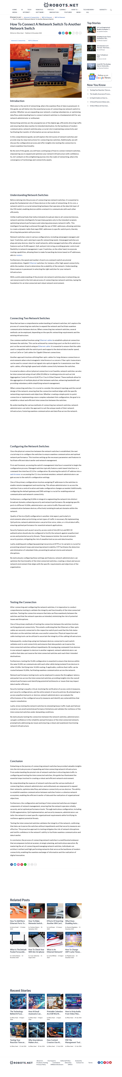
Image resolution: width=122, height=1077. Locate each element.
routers (19, 255)
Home (14, 9)
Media (14, 12)
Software (40, 12)
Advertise (68, 1062)
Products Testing (42, 1062)
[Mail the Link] (76, 33)
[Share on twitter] (63, 33)
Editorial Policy (65, 1061)
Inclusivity (78, 1061)
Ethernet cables (46, 340)
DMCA (70, 1064)
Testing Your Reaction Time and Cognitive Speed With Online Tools (100, 90)
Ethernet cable (44, 346)
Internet (26, 12)
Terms (90, 1062)
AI (22, 9)
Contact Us (80, 1062)
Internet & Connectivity (18, 40)
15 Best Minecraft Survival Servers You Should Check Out (100, 106)
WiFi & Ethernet (33, 40)
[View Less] (80, 33)
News (78, 12)
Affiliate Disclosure (57, 1064)
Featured (68, 12)
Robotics (39, 9)
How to (74, 9)
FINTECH (51, 9)
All (87, 12)
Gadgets (102, 9)
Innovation (53, 12)
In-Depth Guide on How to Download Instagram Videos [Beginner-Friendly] (99, 98)
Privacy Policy (41, 1064)
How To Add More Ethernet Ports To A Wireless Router (18, 923)
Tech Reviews (88, 9)
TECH (29, 9)
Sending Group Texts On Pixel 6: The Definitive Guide (104, 37)
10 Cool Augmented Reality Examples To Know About (103, 28)
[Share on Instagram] (18, 864)
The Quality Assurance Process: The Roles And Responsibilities (100, 94)
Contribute (56, 1062)
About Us (40, 1061)
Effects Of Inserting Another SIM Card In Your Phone (55, 923)
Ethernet (33, 263)
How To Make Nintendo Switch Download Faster (35, 923)
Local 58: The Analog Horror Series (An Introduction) (103, 65)
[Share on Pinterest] (66, 33)
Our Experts (52, 1061)
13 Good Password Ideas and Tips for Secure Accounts (99, 102)
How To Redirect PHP (102, 56)
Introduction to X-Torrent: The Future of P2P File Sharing (103, 47)
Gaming (63, 9)
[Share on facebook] (59, 33)
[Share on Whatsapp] (70, 33)
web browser (15, 474)
